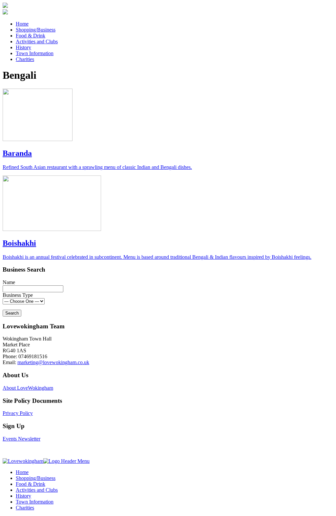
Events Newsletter (21, 439)
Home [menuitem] (22, 472)
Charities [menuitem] (25, 507)
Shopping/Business (35, 29)
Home (22, 24)
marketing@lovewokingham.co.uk (53, 362)
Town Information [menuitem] (34, 502)
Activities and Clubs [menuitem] (37, 490)
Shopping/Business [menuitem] (35, 478)
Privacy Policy (18, 413)
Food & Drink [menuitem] (30, 484)
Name (9, 282)
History (23, 47)
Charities (25, 59)
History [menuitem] (23, 496)
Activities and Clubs (37, 41)
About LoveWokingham (28, 388)
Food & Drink (30, 35)
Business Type (18, 295)
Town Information (34, 53)
